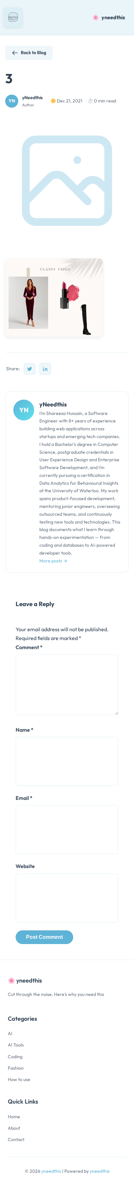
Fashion (16, 1068)
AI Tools (16, 1045)
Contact (16, 1139)
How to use (19, 1079)
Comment (29, 647)
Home (14, 1117)
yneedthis (51, 1171)
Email (24, 798)
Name (25, 729)
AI (10, 1033)
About (14, 1128)
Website (25, 866)
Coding (15, 1057)
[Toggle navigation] (13, 17)
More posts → (53, 561)
